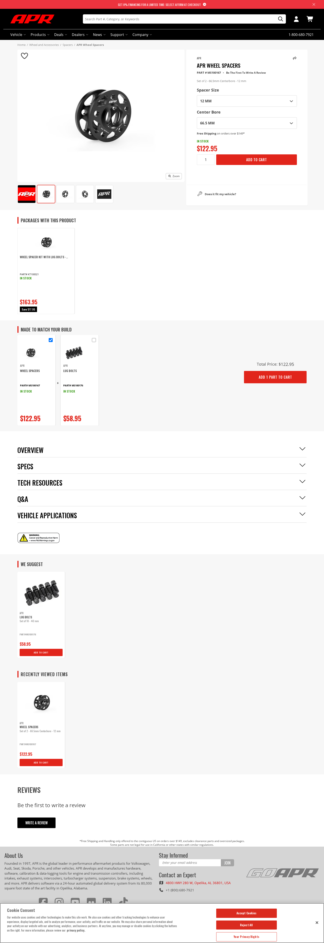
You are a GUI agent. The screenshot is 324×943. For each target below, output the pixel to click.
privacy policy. (76, 930)
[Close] (317, 922)
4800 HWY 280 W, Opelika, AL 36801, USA (198, 883)
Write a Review (36, 822)
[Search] (279, 19)
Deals (58, 34)
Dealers (78, 34)
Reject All (246, 925)
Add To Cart (256, 159)
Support (117, 34)
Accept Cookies (246, 913)
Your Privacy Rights (246, 936)
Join (227, 863)
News (97, 34)
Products (38, 34)
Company (140, 34)
